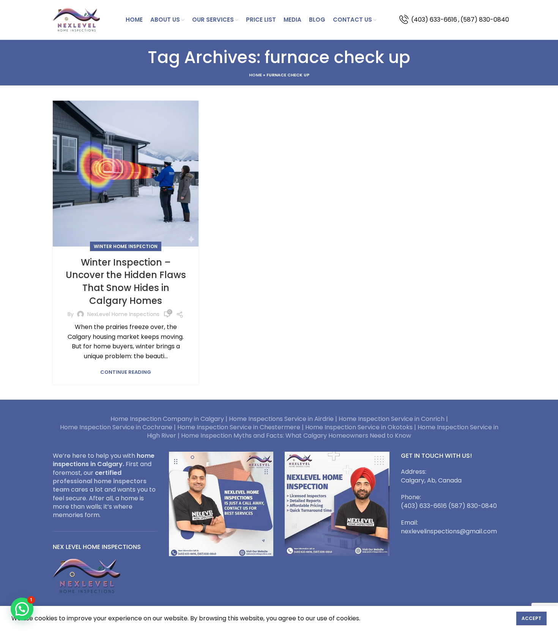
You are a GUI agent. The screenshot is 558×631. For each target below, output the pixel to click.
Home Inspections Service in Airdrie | (284, 418)
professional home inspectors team (100, 485)
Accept (531, 618)
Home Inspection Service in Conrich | (393, 418)
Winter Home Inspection (126, 246)
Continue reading (125, 372)
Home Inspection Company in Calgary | (169, 418)
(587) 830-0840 (484, 19)
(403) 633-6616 (434, 19)
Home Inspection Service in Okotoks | (361, 427)
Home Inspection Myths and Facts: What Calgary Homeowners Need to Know (296, 435)
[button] (22, 609)
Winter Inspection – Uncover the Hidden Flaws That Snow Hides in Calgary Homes (126, 281)
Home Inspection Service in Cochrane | (118, 427)
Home (255, 75)
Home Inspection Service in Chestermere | (241, 427)
